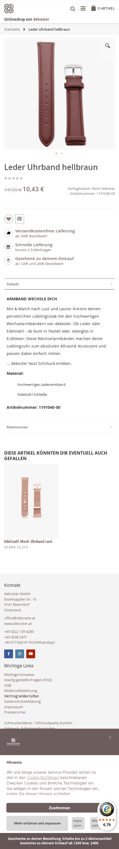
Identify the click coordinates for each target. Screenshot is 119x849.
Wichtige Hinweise (19, 674)
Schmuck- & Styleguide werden (29, 728)
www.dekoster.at (18, 623)
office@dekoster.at (19, 617)
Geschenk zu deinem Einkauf (44, 258)
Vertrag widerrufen (21, 696)
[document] (59, 779)
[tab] (59, 284)
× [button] (110, 737)
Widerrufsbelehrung (20, 690)
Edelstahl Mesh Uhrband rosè (28, 541)
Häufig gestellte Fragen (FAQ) (28, 679)
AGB (7, 685)
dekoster (41, 19)
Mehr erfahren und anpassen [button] (37, 823)
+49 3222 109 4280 (19, 631)
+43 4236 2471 (15, 637)
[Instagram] (19, 653)
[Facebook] (8, 653)
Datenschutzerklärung (22, 701)
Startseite (12, 29)
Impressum (13, 706)
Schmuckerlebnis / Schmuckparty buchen (38, 722)
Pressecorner (15, 712)
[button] (108, 50)
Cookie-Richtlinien (43, 777)
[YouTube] (30, 653)
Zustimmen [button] (59, 807)
